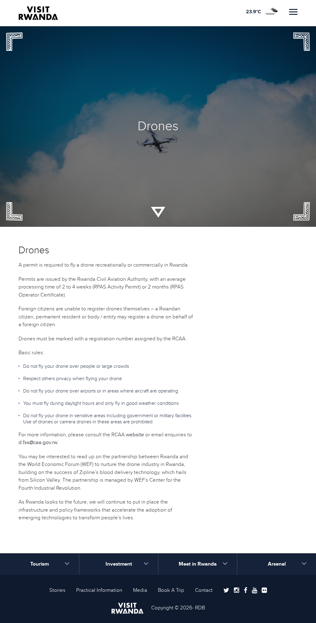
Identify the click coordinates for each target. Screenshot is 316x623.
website (135, 435)
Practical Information (99, 590)
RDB (200, 608)
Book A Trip (171, 590)
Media (140, 590)
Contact (204, 590)
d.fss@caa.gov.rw (38, 442)
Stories (57, 590)
